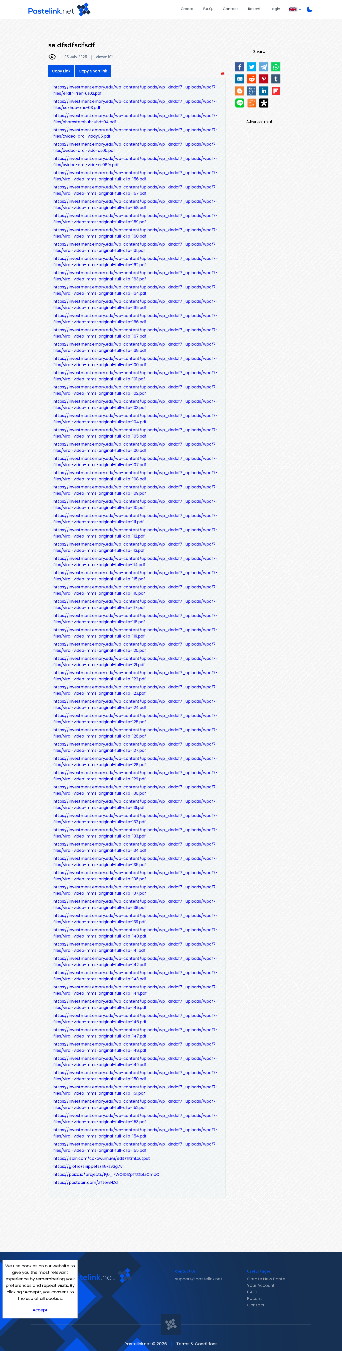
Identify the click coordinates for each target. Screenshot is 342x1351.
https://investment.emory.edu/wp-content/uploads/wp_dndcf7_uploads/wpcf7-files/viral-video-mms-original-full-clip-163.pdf (135, 276)
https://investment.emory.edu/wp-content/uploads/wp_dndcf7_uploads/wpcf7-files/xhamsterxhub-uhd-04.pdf (135, 119)
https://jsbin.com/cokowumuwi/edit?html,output (101, 1158)
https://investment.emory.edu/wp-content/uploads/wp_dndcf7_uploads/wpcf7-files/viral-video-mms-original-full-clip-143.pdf (135, 976)
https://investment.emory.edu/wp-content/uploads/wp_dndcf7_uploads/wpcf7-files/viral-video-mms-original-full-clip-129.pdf (135, 776)
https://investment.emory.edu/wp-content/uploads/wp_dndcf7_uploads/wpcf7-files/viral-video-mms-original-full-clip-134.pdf (135, 847)
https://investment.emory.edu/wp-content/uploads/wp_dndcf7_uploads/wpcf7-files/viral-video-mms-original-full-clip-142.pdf (135, 962)
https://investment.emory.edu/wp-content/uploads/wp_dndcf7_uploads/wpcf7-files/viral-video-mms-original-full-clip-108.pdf (135, 476)
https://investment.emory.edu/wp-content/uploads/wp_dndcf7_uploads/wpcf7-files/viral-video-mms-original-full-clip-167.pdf (135, 333)
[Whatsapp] (275, 66)
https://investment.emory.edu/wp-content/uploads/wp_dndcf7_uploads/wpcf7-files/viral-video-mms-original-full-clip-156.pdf (135, 176)
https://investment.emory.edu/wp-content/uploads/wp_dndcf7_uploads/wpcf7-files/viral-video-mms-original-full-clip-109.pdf (135, 490)
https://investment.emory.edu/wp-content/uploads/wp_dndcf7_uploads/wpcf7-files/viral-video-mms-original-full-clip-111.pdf (135, 519)
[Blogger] (239, 90)
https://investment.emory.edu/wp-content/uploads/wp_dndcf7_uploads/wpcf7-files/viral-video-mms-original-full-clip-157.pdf (135, 190)
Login (275, 8)
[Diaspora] (263, 103)
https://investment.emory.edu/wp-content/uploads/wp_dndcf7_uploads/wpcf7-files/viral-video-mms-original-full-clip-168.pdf (135, 347)
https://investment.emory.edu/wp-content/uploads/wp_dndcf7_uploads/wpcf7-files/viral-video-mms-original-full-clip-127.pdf (135, 747)
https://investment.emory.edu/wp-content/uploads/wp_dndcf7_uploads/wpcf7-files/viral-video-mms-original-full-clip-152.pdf (135, 1104)
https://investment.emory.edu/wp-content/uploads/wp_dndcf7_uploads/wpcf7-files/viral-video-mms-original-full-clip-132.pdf (135, 819)
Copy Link (61, 71)
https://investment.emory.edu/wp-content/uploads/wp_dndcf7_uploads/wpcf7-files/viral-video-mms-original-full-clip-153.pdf (135, 1119)
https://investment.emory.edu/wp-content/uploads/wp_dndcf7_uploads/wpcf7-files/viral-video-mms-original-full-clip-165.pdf (135, 304)
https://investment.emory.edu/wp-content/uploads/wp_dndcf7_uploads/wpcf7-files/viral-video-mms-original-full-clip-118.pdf (135, 619)
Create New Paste (266, 1279)
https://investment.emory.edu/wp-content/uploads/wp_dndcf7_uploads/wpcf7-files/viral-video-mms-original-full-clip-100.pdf (135, 362)
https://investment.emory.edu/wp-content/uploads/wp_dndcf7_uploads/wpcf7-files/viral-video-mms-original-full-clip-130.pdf (135, 790)
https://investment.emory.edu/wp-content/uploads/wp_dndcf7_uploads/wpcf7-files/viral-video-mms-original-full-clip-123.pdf (135, 690)
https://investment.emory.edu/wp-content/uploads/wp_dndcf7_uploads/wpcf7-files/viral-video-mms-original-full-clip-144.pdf (135, 990)
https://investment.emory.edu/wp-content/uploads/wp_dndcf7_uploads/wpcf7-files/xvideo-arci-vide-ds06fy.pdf (135, 162)
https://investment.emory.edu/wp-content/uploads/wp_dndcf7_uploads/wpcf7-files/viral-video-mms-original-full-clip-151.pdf (135, 1090)
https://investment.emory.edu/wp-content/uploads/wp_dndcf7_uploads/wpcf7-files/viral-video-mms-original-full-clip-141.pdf (135, 947)
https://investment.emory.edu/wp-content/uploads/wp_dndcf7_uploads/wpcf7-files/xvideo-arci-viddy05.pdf (135, 133)
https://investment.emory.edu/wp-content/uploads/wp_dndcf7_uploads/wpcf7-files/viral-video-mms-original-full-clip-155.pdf (135, 1147)
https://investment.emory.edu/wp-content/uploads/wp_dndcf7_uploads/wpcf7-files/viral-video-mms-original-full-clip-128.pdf (135, 762)
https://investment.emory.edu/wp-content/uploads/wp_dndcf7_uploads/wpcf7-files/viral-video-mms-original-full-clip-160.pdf (135, 233)
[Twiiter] (251, 66)
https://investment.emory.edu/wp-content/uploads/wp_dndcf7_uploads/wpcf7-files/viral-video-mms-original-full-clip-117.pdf (135, 604)
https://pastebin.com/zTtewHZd (85, 1182)
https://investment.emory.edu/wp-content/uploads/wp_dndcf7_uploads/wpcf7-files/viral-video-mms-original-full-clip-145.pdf (135, 1004)
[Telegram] (263, 66)
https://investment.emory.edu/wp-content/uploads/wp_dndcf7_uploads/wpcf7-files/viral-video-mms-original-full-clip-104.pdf (135, 419)
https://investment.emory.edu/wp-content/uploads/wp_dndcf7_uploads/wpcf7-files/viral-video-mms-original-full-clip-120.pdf (135, 647)
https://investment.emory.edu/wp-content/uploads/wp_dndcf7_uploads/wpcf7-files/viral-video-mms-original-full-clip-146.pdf (135, 1019)
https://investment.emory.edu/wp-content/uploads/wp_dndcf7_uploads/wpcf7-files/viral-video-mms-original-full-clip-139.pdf (135, 919)
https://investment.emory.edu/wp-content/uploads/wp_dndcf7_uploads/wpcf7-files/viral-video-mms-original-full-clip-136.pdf (135, 876)
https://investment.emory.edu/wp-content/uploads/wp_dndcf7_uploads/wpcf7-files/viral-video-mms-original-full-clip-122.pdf (135, 676)
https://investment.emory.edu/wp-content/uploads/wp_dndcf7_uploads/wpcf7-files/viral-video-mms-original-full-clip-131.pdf (135, 804)
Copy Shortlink (93, 71)
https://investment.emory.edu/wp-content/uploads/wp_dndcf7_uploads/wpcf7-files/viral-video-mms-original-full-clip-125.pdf (135, 719)
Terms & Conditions (197, 1344)
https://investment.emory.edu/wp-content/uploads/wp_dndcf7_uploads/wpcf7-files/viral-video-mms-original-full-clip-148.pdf (135, 1047)
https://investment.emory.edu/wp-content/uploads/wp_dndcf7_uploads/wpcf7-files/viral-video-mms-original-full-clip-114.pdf (135, 562)
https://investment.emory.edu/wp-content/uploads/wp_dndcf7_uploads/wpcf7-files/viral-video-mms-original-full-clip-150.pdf (135, 1076)
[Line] (239, 103)
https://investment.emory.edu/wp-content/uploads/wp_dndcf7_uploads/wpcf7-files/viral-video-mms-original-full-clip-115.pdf (135, 576)
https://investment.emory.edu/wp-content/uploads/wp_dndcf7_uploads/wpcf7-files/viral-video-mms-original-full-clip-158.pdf (135, 204)
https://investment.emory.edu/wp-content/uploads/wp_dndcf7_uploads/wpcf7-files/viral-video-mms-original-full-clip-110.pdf (135, 504)
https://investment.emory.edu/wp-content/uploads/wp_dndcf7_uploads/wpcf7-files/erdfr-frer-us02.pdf (135, 90)
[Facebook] (239, 66)
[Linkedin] (263, 90)
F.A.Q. (208, 8)
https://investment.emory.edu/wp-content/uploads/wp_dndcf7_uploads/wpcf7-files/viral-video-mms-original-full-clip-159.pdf (135, 219)
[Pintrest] (263, 78)
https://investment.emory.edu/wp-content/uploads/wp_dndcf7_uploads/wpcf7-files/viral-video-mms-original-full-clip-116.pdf (135, 590)
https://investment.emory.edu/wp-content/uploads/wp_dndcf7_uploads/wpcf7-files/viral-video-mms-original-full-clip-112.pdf (135, 533)
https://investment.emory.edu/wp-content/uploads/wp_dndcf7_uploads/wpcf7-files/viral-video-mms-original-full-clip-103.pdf (135, 404)
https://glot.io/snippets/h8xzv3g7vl (88, 1166)
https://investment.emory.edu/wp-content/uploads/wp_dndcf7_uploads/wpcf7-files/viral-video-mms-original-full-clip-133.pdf (135, 833)
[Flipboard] (275, 90)
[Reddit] (251, 78)
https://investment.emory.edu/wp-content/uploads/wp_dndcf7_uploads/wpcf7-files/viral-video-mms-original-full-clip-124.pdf (135, 704)
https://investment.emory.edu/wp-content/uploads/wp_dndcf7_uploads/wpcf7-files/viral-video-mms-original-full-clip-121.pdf (135, 662)
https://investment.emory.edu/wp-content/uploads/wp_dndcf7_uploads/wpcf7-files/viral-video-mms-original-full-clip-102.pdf (135, 390)
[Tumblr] (275, 78)
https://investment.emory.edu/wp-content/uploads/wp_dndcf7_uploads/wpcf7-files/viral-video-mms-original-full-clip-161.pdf (135, 247)
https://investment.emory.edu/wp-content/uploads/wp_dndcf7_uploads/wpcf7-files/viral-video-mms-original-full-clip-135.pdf (135, 862)
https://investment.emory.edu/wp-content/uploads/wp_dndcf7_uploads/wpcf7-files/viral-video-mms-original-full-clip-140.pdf (135, 933)
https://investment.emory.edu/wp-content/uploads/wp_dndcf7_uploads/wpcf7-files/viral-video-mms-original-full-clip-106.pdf (135, 447)
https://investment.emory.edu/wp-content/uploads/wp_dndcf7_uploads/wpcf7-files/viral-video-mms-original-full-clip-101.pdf (135, 376)
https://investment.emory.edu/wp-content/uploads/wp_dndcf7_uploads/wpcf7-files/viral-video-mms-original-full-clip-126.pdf (135, 733)
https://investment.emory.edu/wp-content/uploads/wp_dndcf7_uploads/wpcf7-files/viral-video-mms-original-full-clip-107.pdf (135, 462)
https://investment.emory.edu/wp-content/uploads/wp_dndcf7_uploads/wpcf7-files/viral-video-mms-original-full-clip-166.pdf (135, 319)
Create (187, 8)
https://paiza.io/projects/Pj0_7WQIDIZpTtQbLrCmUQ (106, 1174)
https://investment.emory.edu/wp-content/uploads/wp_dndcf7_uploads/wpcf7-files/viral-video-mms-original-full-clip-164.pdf (135, 290)
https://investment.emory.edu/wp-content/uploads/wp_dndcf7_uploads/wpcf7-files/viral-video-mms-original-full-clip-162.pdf (135, 262)
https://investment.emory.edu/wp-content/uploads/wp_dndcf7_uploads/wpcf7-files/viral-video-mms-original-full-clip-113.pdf (135, 547)
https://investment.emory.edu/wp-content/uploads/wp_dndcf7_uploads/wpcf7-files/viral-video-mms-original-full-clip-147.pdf (135, 1033)
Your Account (261, 1285)
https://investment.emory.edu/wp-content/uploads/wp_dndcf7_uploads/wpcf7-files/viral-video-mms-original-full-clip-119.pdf (135, 633)
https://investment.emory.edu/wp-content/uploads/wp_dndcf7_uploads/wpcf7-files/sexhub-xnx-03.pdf (135, 104)
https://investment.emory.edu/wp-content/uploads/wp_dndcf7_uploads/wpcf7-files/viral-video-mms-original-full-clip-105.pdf (135, 433)
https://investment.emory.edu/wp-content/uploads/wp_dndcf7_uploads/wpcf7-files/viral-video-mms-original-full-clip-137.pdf (135, 890)
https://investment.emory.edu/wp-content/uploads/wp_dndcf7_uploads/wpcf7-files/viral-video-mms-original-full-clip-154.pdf (135, 1133)
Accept (40, 1310)
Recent (254, 8)
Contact (230, 8)
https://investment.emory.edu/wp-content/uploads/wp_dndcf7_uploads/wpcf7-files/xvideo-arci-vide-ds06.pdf (135, 147)
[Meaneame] (251, 103)
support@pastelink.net (198, 1279)
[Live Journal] (251, 90)
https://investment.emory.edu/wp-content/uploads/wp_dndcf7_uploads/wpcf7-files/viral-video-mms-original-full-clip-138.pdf (135, 904)
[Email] (239, 78)
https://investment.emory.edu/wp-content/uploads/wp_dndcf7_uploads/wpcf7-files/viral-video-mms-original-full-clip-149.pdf (135, 1062)
